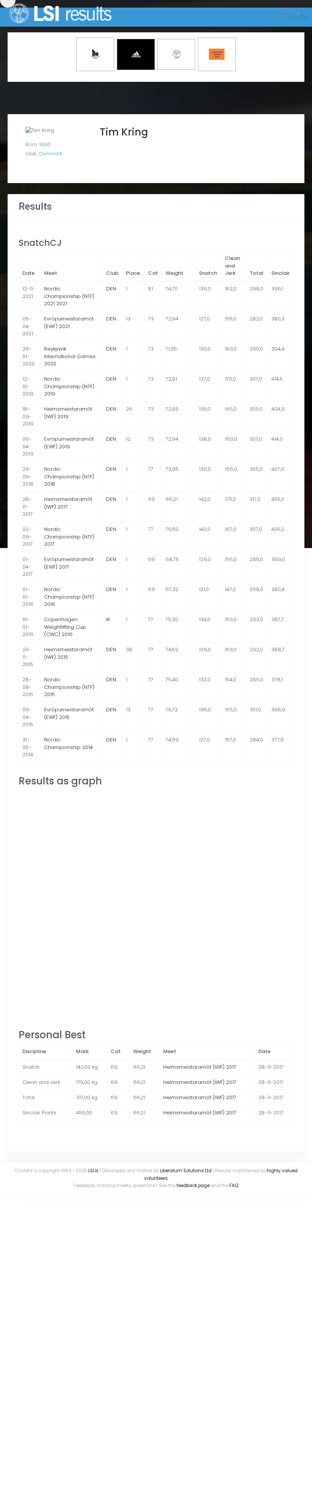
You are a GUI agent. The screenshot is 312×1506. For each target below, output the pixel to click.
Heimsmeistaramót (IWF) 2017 (199, 1067)
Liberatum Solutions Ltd (186, 1171)
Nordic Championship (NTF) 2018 (69, 476)
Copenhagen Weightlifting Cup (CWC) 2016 (65, 627)
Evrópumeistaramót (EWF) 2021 (69, 322)
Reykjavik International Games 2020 (70, 356)
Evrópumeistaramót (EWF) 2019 (69, 442)
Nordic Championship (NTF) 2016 (69, 597)
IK (108, 619)
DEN (111, 288)
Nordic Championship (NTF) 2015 (69, 687)
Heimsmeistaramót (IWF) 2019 (68, 412)
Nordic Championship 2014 (68, 743)
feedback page (193, 1185)
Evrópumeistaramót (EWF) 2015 (69, 713)
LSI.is (93, 1171)
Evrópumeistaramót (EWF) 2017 (69, 563)
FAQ (233, 1185)
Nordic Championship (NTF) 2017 (69, 537)
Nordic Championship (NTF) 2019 (69, 386)
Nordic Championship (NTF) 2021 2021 (69, 296)
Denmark (50, 153)
